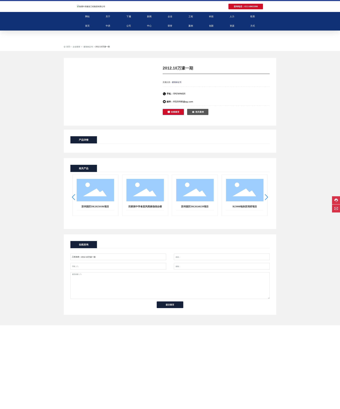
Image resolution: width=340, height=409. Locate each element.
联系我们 (227, 337)
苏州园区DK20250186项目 (95, 206)
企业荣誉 (76, 47)
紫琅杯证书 (88, 47)
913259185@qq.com (183, 102)
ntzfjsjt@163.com (236, 360)
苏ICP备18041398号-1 (225, 405)
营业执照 (264, 405)
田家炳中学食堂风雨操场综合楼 (145, 206)
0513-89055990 (235, 352)
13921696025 (176, 94)
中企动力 (252, 405)
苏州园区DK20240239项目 (195, 206)
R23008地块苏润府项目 (245, 206)
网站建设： (243, 405)
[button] (73, 197)
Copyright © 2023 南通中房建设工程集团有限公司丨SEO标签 (97, 405)
